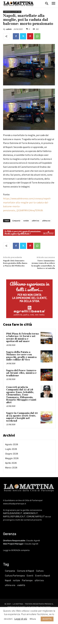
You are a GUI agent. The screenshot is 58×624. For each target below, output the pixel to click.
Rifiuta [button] (33, 619)
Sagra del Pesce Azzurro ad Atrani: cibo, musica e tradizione (21, 373)
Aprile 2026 (11, 463)
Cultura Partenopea (15, 575)
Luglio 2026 (11, 449)
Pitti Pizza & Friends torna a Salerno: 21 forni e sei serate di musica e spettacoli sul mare (22, 337)
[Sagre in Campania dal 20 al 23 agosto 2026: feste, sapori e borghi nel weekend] (47, 417)
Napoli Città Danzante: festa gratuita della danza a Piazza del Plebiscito (15, 263)
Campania (16, 220)
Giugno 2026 (11, 453)
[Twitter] (23, 36)
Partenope (27, 580)
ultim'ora (35, 220)
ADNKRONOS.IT (30, 513)
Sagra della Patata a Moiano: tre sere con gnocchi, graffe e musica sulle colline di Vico (21, 356)
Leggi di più (20, 618)
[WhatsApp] (37, 36)
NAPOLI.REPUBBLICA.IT (14, 516)
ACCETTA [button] (47, 619)
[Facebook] (16, 36)
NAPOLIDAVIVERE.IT (12, 513)
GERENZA (15, 550)
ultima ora (46, 220)
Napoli (8, 580)
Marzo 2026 (11, 467)
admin (8, 29)
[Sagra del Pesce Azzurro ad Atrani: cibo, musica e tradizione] (47, 375)
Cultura (39, 571)
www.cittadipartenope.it (14, 503)
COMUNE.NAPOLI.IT (35, 516)
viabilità (21, 585)
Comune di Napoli (25, 571)
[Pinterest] (30, 36)
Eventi (30, 575)
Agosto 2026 (11, 444)
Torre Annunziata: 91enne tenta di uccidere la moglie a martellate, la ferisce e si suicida (43, 264)
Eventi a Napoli (42, 575)
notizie (26, 220)
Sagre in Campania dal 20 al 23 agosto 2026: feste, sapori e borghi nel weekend (22, 417)
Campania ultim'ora (12, 12)
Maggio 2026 (12, 458)
